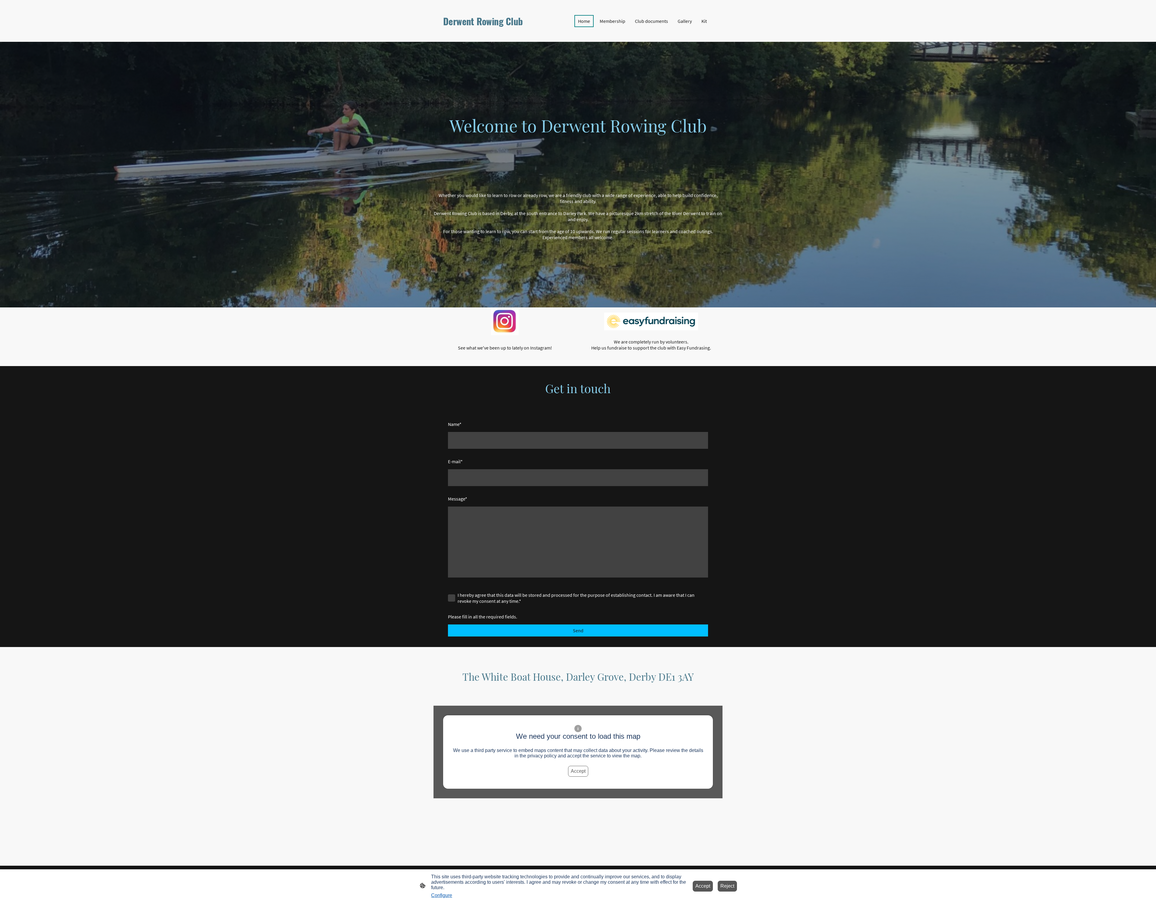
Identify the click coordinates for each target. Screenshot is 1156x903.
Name (454, 424)
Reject (727, 886)
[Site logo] (485, 33)
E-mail (455, 461)
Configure (441, 895)
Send (578, 630)
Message (457, 499)
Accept (578, 771)
